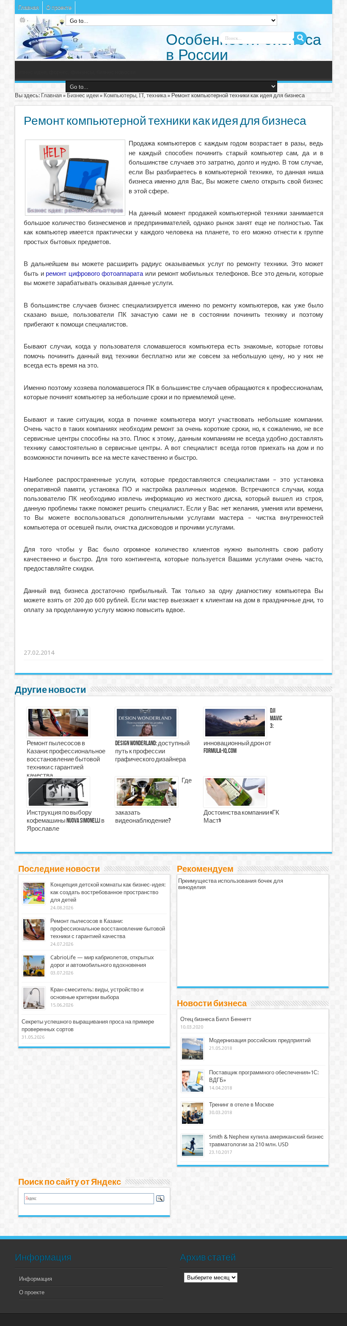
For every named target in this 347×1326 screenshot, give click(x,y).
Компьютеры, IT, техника (135, 95)
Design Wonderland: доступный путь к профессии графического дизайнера (152, 751)
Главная (28, 7)
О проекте (59, 7)
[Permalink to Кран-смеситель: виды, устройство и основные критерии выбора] (33, 1008)
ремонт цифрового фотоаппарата (94, 273)
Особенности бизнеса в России (243, 47)
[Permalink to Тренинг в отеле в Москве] (192, 1123)
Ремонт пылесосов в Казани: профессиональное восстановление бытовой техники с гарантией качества (66, 760)
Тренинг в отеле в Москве (241, 1104)
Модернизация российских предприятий (260, 1040)
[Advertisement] (155, 642)
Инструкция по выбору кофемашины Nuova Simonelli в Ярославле (66, 821)
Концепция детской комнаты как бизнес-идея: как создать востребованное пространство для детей (107, 892)
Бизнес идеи (83, 95)
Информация (35, 1279)
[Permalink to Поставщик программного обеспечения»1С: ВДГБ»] (192, 1090)
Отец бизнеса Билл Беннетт (215, 1019)
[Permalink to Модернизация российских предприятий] (192, 1058)
